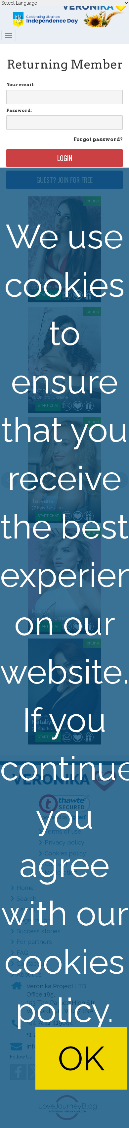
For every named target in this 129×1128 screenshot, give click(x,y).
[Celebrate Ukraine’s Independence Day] (64, 19)
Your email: (20, 84)
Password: (19, 110)
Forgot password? (98, 139)
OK (81, 1058)
